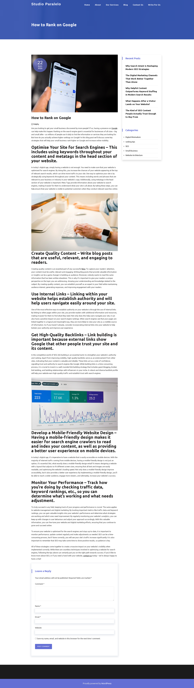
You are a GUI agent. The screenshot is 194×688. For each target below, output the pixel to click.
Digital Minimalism (133, 137)
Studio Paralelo (46, 4)
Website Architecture (134, 155)
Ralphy (36, 124)
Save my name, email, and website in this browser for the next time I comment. (68, 639)
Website (38, 628)
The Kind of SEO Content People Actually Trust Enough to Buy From (141, 113)
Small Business (132, 151)
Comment (39, 584)
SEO (127, 146)
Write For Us (154, 5)
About (98, 5)
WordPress (106, 683)
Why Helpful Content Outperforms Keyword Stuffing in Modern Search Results (141, 91)
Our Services (112, 5)
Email (38, 617)
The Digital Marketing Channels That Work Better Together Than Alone (142, 78)
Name (38, 606)
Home (87, 5)
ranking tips (130, 142)
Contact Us (138, 5)
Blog (125, 5)
